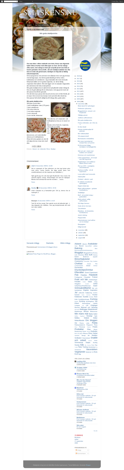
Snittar (95, 340)
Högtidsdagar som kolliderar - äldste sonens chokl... (87, 162)
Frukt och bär (81, 279)
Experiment (93, 272)
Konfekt (85, 297)
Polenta (89, 327)
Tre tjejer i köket (82, 367)
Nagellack (82, 316)
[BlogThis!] (35, 146)
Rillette (84, 331)
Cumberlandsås (79, 265)
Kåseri (77, 303)
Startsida (49, 243)
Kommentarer (81, 453)
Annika (33, 188)
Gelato (84, 281)
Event (87, 272)
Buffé (91, 255)
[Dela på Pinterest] (40, 146)
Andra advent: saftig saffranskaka (84, 200)
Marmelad (77, 309)
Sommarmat (79, 342)
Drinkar (95, 265)
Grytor (95, 286)
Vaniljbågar (81, 192)
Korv (95, 297)
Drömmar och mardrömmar (86, 155)
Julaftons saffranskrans (85, 117)
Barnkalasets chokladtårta (86, 138)
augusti (80, 237)
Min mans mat (81, 313)
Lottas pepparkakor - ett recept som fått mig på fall (87, 158)
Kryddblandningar (83, 299)
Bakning (78, 248)
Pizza (95, 325)
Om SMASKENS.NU (42, 25)
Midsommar (93, 311)
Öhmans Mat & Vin (83, 373)
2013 (78, 89)
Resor (95, 329)
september (81, 235)
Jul (38, 149)
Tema (92, 345)
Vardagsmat (78, 349)
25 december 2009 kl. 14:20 (46, 200)
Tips (96, 345)
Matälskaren (81, 417)
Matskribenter (92, 309)
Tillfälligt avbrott (82, 115)
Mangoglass (81, 224)
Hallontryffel (81, 176)
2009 (78, 99)
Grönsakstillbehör (83, 288)
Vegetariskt (80, 352)
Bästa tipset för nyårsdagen (86, 106)
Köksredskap (86, 303)
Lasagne (77, 305)
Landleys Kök (81, 361)
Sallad (95, 333)
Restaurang (78, 331)
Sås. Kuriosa (88, 345)
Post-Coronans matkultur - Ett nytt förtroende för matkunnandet (86, 396)
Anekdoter (92, 244)
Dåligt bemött (82, 227)
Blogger (88, 465)
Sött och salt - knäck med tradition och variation (85, 151)
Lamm (95, 303)
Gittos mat (80, 394)
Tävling (85, 347)
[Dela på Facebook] (38, 146)
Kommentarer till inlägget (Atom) (47, 247)
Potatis (95, 327)
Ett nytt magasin (81, 427)
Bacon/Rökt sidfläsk (91, 246)
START (29, 25)
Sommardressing (81, 369)
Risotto (88, 331)
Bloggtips (79, 252)
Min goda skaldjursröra (85, 120)
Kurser (76, 301)
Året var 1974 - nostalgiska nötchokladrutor (86, 166)
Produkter (79, 329)
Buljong (95, 255)
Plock (76, 327)
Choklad (78, 263)
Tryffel (76, 347)
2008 (78, 101)
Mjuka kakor (93, 314)
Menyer (86, 311)
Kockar (95, 295)
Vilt (92, 352)
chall (33, 166)
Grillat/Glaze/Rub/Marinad (82, 286)
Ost (76, 323)
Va (96, 347)
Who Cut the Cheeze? (84, 380)
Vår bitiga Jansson (83, 203)
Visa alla (95, 430)
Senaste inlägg (33, 243)
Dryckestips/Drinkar (84, 270)
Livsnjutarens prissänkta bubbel (85, 375)
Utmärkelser (92, 347)
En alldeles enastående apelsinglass (85, 182)
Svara (33, 182)
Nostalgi (89, 316)
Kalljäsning (88, 293)
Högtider (86, 290)
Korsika (91, 297)
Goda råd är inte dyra (84, 206)
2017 (78, 78)
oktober (80, 232)
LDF (83, 305)
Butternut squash (90, 256)
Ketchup (88, 294)
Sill (88, 335)
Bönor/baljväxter (82, 259)
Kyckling (82, 301)
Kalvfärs (95, 293)
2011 (78, 94)
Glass (90, 281)
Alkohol (84, 244)
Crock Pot (92, 264)
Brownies (81, 255)
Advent (34, 149)
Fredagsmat (78, 277)
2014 (78, 86)
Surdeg (95, 342)
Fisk (76, 275)
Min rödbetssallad (83, 133)
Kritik (76, 299)
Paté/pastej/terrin (80, 325)
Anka (76, 246)
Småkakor (78, 338)
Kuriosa (93, 299)
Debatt (88, 265)
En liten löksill (82, 127)
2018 (78, 76)
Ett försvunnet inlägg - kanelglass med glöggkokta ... (87, 147)
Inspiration (93, 290)
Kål (96, 301)
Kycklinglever (90, 301)
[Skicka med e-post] (33, 146)
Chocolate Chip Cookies (90, 261)
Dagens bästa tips (83, 186)
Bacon (81, 246)
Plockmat (82, 327)
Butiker (77, 256)
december (81, 104)
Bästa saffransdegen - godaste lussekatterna (87, 189)
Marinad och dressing (89, 307)
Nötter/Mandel (79, 320)
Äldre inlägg (65, 243)
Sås (82, 345)
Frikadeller (87, 277)
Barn (96, 248)
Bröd (86, 255)
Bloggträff (87, 253)
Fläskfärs (84, 275)
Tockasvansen (81, 402)
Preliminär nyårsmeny (84, 108)
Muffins (76, 316)
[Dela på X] (36, 146)
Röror (48, 149)
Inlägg (79, 450)
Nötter (95, 318)
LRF (87, 305)
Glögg (95, 281)
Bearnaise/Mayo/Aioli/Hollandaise (84, 250)
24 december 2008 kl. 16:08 (43, 166)
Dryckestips (79, 267)
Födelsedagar (93, 279)
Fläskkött (93, 275)
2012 (78, 91)
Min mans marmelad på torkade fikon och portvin (86, 142)
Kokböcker (78, 297)
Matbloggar (83, 309)
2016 (78, 81)
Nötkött (86, 318)
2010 (78, 96)
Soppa (88, 342)
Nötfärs (77, 318)
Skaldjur (53, 149)
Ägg (79, 354)
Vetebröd (88, 352)
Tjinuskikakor (82, 208)
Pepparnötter (82, 217)
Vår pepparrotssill (83, 136)
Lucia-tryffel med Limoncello (86, 174)
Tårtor (80, 347)
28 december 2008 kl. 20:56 (47, 188)
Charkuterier (79, 261)
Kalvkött (77, 295)
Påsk (89, 329)
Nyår (95, 316)
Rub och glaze (79, 333)
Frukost (94, 277)
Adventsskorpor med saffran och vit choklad (86, 221)
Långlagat (93, 305)
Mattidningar (78, 311)
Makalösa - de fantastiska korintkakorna (86, 211)
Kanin (83, 294)
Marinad (77, 307)
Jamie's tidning (82, 215)
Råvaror (85, 333)
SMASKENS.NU (50, 12)
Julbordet (43, 149)
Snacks (90, 340)
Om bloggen (91, 320)
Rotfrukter (94, 331)
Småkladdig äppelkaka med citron (86, 363)
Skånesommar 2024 (82, 389)
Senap (84, 335)
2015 (78, 83)
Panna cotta (84, 323)
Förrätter (77, 281)
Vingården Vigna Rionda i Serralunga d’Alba (84, 382)
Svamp (77, 345)
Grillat (95, 283)
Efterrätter (79, 272)
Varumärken (91, 349)
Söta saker (80, 425)
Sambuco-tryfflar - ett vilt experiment (85, 170)
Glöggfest (78, 283)
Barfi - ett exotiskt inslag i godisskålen (85, 195)
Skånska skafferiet (83, 409)
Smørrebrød (86, 338)
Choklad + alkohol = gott (85, 179)
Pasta (94, 323)
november (81, 230)
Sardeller (77, 335)
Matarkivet (80, 388)
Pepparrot (90, 325)
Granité (87, 283)
